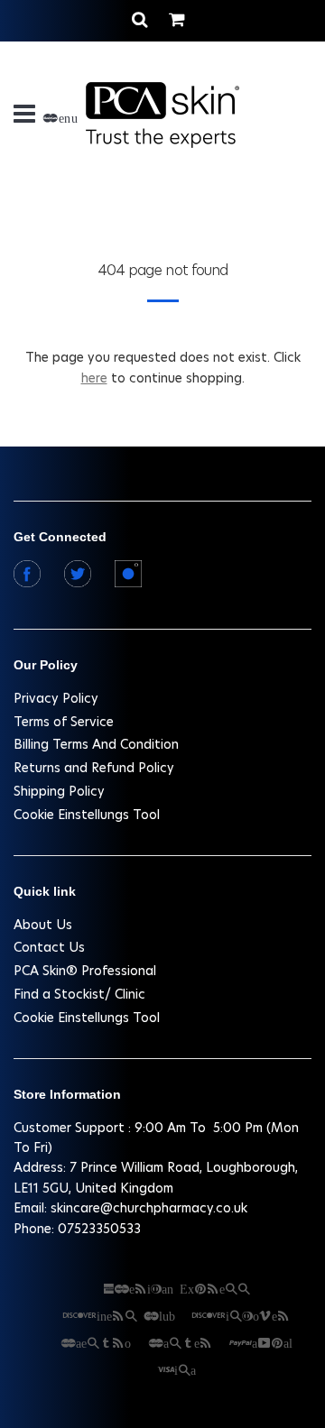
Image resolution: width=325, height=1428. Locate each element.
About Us (43, 925)
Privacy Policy (56, 698)
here (94, 378)
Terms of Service (64, 722)
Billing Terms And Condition (96, 744)
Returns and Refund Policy (94, 768)
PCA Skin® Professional (85, 971)
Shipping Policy (59, 791)
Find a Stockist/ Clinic (79, 994)
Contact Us (49, 947)
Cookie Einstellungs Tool (87, 815)
